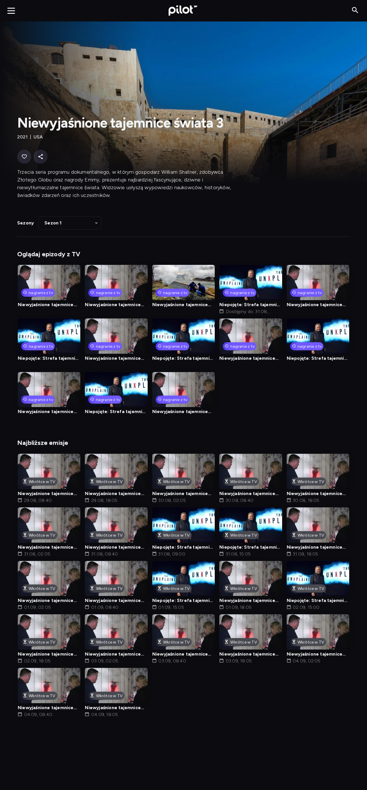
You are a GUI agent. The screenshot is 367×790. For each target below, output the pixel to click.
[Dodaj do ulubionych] (24, 157)
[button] (69, 223)
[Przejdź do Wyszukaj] (355, 10)
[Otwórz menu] (11, 10)
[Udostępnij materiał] (41, 157)
